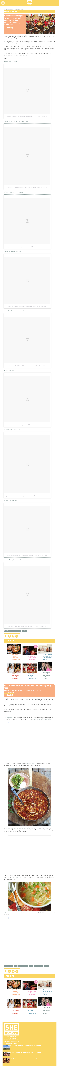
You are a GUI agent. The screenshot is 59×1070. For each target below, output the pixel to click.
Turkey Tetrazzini (9, 370)
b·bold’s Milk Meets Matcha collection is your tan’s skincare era (25, 1059)
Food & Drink (13, 23)
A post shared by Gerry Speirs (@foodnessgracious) (19, 187)
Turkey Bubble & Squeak (11, 62)
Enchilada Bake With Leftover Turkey (14, 311)
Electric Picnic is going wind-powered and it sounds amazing (24, 1045)
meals (31, 966)
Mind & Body (21, 690)
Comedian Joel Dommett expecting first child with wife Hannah (47, 675)
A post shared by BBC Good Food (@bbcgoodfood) (19, 116)
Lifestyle (6, 23)
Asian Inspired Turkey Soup (12, 429)
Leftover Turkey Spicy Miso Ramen (14, 560)
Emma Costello (9, 24)
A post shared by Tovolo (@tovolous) (18, 425)
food (15, 966)
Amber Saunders (10, 692)
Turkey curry (9, 913)
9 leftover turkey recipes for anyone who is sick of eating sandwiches (13, 18)
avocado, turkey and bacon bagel (42, 719)
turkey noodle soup (17, 877)
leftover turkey (16, 631)
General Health (30, 690)
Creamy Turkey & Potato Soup (13, 251)
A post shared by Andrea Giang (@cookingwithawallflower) (19, 626)
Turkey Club (8, 718)
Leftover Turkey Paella (10, 500)
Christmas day (8, 966)
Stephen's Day (39, 966)
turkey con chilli (29, 763)
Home (5, 9)
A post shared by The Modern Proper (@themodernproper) (19, 496)
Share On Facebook (8, 28)
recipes (24, 631)
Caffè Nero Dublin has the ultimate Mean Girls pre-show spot (24, 1052)
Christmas (7, 631)
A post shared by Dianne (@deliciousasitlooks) (19, 306)
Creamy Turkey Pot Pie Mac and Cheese (16, 121)
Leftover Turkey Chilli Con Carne (13, 192)
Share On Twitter (10, 28)
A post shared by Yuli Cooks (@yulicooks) (18, 365)
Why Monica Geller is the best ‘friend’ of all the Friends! (32, 658)
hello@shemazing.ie (11, 1043)
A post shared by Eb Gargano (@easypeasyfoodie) (19, 246)
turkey (46, 966)
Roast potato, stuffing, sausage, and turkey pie (19, 828)
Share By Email (12, 28)
